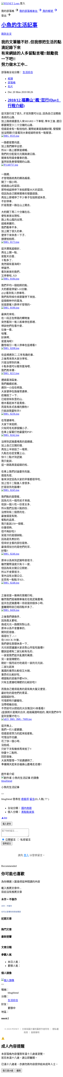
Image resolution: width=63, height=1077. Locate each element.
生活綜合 (28, 72)
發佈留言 (7, 843)
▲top (4, 817)
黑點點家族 (27, 812)
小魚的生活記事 (19, 25)
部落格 (12, 82)
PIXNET (15, 1029)
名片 (10, 86)
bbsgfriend (6, 781)
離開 (18, 1070)
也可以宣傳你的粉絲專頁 (11, 912)
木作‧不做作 (6, 906)
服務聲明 (35, 1032)
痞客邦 (25, 799)
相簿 (10, 78)
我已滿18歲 (8, 1070)
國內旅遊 (26, 808)
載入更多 (7, 824)
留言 (32, 799)
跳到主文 (6, 33)
